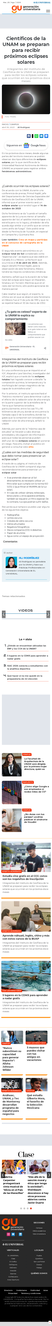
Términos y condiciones (31, 1293)
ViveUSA (13, 1271)
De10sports (13, 1265)
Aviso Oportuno (13, 1280)
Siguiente (49, 1175)
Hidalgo (39, 1268)
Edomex (13, 1274)
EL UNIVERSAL (13, 1255)
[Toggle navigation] (48, 11)
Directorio (8, 1290)
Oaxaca (39, 1265)
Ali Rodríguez (24, 127)
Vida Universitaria (39, 1234)
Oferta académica (39, 1231)
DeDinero (13, 1268)
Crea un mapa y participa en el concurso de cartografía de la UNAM (24, 243)
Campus (14, 124)
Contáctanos (21, 1290)
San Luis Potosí (39, 1262)
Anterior (3, 1175)
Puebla (39, 1255)
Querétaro (39, 1258)
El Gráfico (13, 1262)
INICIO (5, 124)
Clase (13, 1258)
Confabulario (13, 1277)
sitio (31, 447)
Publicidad (35, 1290)
